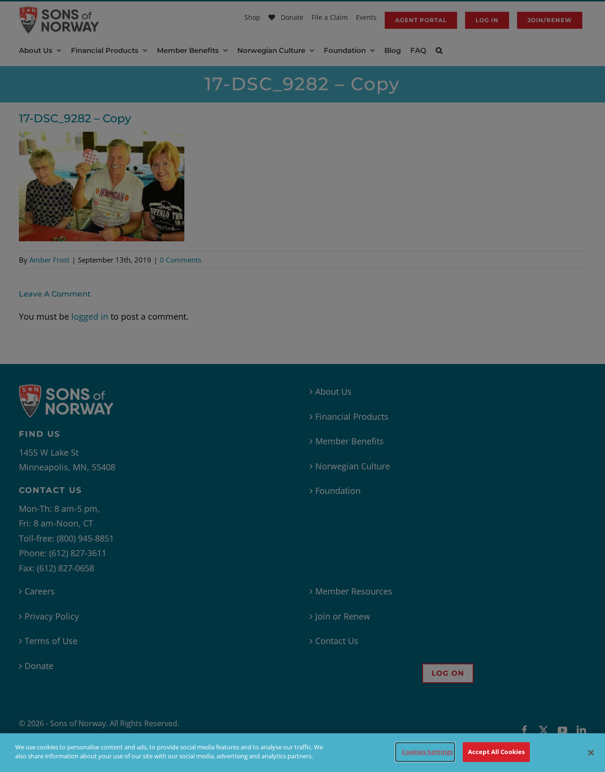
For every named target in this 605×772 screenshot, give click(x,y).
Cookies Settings (427, 751)
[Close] (591, 752)
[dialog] (302, 752)
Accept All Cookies (496, 751)
